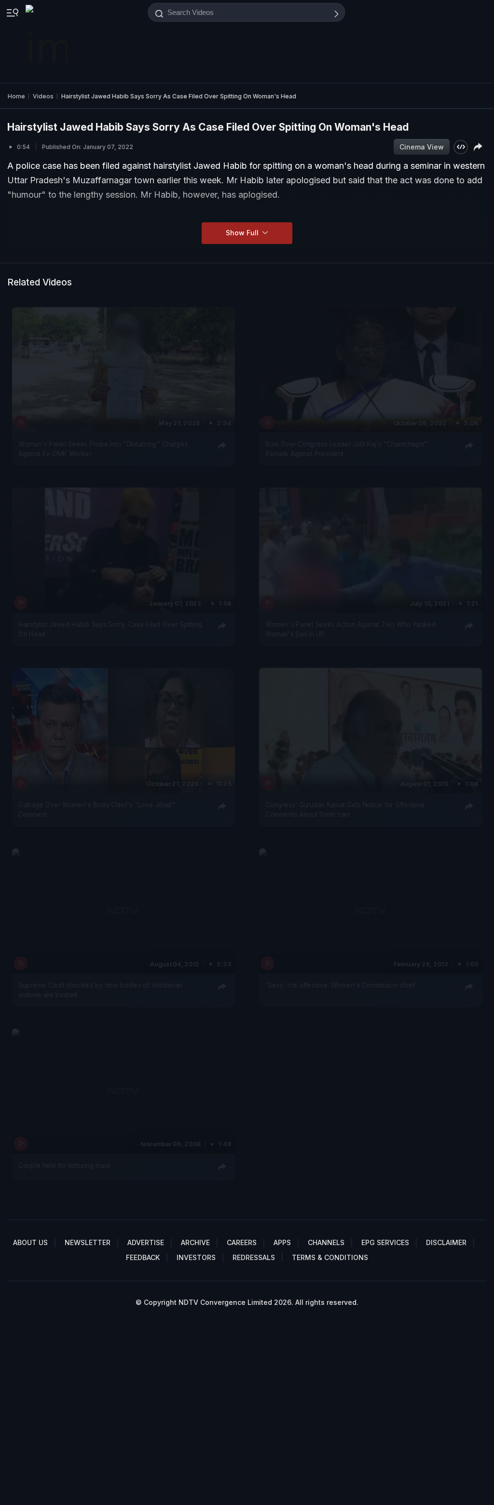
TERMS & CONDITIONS (330, 1257)
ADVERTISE (145, 1242)
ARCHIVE (195, 1242)
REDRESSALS (254, 1257)
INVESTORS (196, 1257)
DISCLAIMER (446, 1242)
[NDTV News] (47, 41)
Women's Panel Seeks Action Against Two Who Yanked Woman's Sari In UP (350, 628)
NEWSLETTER (87, 1242)
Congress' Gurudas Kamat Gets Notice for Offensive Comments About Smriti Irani (345, 809)
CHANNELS (326, 1242)
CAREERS (242, 1242)
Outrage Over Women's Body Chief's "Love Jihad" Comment (96, 809)
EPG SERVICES (385, 1242)
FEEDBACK (143, 1257)
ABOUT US (30, 1242)
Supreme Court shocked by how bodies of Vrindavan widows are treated (100, 989)
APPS (282, 1242)
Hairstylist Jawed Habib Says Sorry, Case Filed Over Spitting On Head (110, 628)
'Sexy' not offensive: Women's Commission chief (340, 985)
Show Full (243, 233)
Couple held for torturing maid (64, 1165)
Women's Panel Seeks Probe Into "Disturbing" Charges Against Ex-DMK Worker (103, 448)
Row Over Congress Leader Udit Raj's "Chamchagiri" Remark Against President (346, 448)
